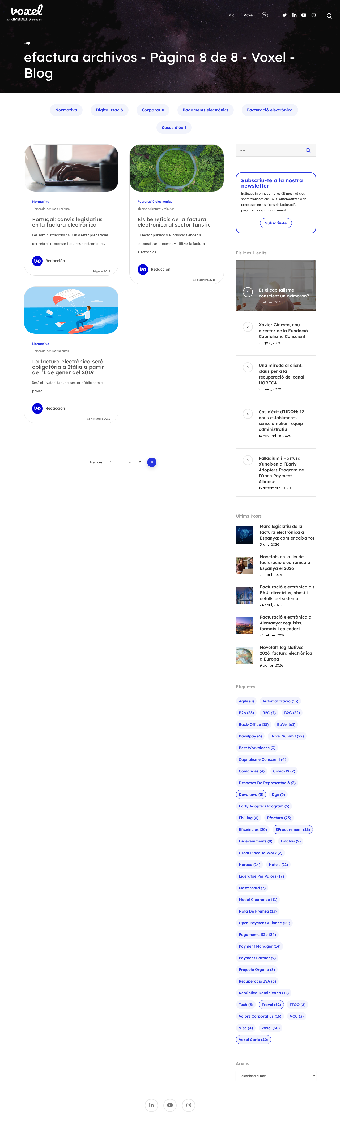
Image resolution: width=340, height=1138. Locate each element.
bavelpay (250, 736)
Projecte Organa (257, 969)
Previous (96, 462)
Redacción (55, 260)
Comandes (252, 771)
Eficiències (253, 829)
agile (246, 701)
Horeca (249, 864)
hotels (278, 864)
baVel (286, 724)
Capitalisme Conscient (262, 759)
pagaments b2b (257, 934)
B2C (269, 712)
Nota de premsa (258, 911)
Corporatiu (153, 109)
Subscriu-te (276, 223)
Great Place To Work (260, 852)
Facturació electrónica (270, 109)
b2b (246, 712)
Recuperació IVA (257, 981)
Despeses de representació (267, 782)
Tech (246, 1004)
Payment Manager (259, 946)
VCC (297, 1016)
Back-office (254, 724)
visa (246, 1028)
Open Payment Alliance (264, 922)
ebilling (248, 817)
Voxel (249, 15)
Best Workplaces (257, 747)
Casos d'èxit (174, 127)
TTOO (297, 1004)
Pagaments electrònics (205, 109)
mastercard (252, 887)
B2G (292, 712)
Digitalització (109, 109)
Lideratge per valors (261, 876)
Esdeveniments (255, 841)
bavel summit (287, 736)
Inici (231, 15)
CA (265, 15)
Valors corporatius (260, 1016)
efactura (279, 817)
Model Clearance (258, 899)
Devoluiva (251, 794)
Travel (271, 1004)
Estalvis (291, 841)
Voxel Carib (253, 1039)
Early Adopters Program (264, 806)
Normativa (66, 109)
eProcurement (292, 829)
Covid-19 (284, 771)
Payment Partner (257, 957)
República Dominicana (264, 993)
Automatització (280, 701)
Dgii (278, 794)
